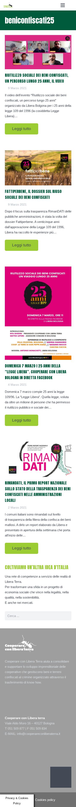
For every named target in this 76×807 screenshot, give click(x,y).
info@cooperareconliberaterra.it (38, 733)
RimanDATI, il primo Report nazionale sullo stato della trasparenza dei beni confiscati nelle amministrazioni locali (38, 491)
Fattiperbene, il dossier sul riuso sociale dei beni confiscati (33, 194)
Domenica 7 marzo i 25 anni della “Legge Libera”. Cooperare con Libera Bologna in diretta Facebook (35, 371)
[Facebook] (60, 777)
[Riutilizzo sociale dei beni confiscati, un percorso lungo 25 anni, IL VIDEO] (38, 52)
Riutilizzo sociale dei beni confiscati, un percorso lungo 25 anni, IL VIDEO (36, 78)
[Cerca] (71, 5)
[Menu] (62, 5)
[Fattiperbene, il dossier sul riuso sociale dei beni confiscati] (38, 167)
